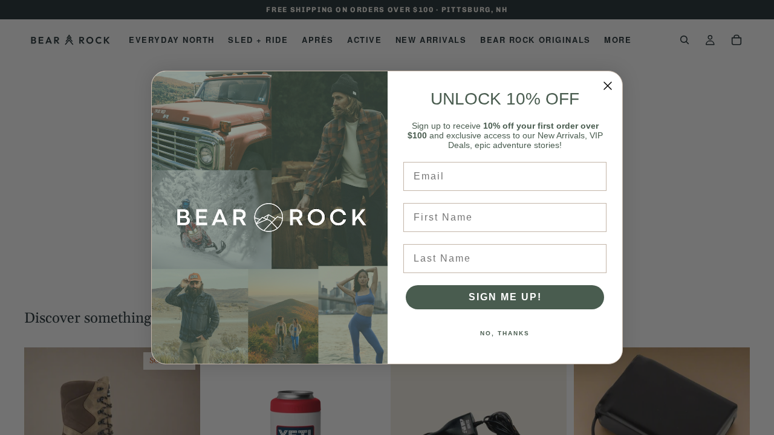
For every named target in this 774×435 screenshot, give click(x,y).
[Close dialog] (608, 86)
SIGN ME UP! (505, 297)
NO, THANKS (505, 333)
